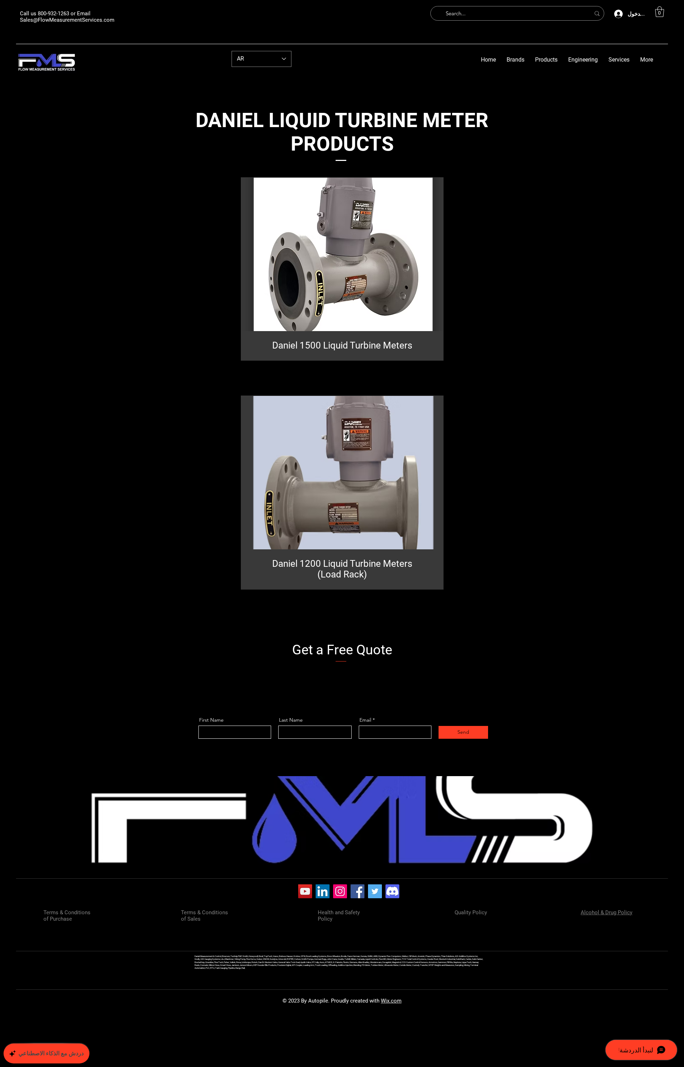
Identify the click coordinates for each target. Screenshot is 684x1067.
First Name (211, 719)
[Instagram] (340, 891)
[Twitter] (375, 891)
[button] (659, 11)
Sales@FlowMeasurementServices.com (67, 20)
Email (365, 719)
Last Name (291, 719)
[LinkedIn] (323, 891)
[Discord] (392, 891)
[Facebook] (357, 891)
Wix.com (391, 1001)
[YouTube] (305, 891)
